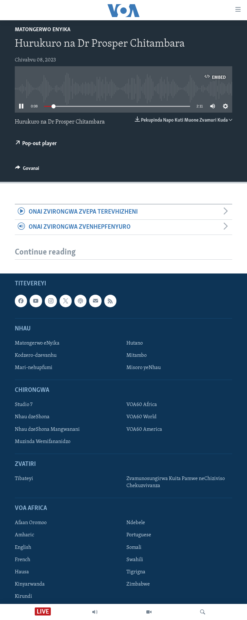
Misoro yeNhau (143, 367)
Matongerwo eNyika (42, 30)
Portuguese (138, 535)
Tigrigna (135, 572)
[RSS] (110, 301)
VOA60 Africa (141, 405)
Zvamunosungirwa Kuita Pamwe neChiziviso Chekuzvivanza (175, 482)
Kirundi (23, 596)
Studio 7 (23, 405)
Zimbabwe (138, 584)
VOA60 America (144, 429)
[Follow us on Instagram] (51, 301)
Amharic (24, 535)
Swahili (134, 559)
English (23, 547)
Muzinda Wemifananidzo (42, 441)
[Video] (149, 612)
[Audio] (95, 612)
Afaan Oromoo (31, 523)
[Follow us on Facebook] (21, 301)
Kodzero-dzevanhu (36, 355)
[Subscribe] (95, 301)
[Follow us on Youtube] (36, 301)
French (22, 559)
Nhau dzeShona (32, 417)
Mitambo (136, 355)
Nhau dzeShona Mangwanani (47, 429)
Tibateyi (24, 478)
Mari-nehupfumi (33, 367)
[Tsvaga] (202, 612)
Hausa (22, 572)
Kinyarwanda (30, 584)
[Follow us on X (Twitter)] (65, 301)
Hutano (134, 343)
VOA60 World (141, 417)
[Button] (27, 170)
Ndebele (135, 523)
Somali (134, 547)
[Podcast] (80, 301)
